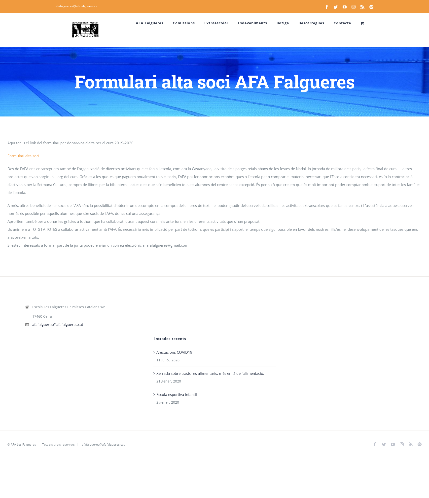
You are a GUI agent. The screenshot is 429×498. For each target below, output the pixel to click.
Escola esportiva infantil (176, 394)
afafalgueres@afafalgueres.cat (77, 6)
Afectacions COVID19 (174, 352)
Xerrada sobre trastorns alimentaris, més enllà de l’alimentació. (210, 373)
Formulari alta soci (23, 155)
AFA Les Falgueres (23, 444)
